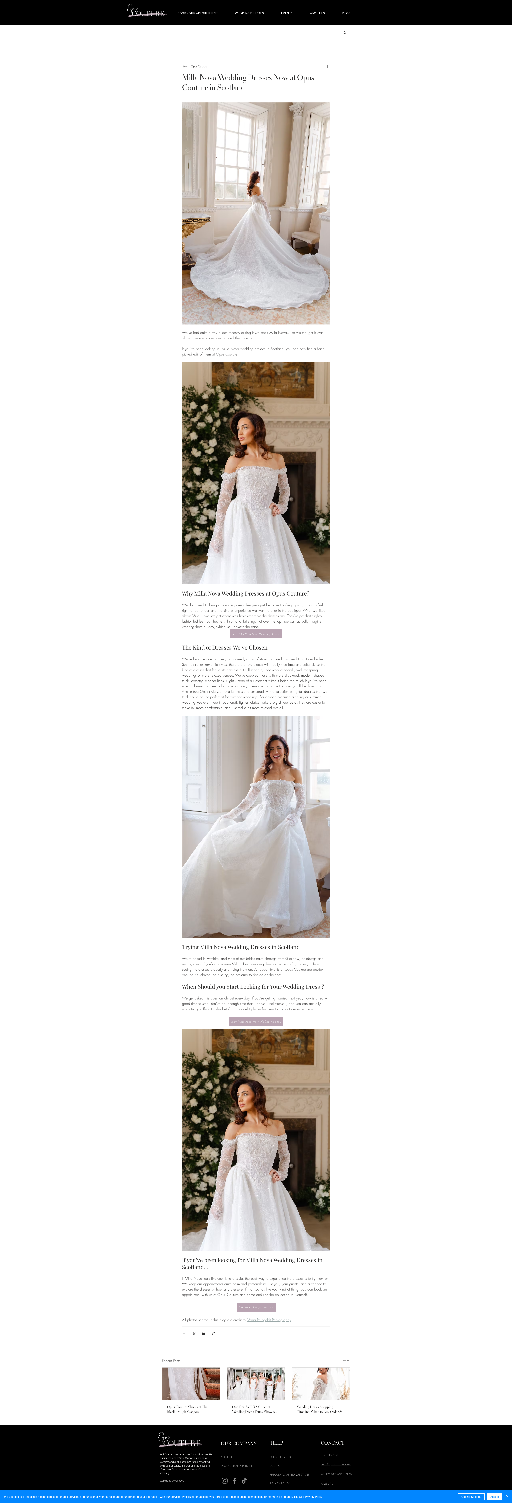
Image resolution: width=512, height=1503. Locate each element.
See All (346, 1360)
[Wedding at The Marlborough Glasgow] (191, 1384)
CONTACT (276, 1465)
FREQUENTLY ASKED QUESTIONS (284, 1474)
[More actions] (327, 66)
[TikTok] (244, 1481)
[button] (345, 32)
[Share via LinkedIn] (203, 1333)
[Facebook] (234, 1481)
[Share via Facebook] (184, 1333)
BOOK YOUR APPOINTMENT (235, 1465)
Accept (494, 1497)
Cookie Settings (471, 1497)
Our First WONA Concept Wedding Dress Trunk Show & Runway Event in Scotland (253, 1409)
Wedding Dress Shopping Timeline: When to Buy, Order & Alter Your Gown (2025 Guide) (319, 1409)
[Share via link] (213, 1333)
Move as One (178, 1480)
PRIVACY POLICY (279, 1483)
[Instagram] (225, 1481)
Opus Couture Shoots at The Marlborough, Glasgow (187, 1409)
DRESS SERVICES (280, 1457)
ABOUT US (227, 1457)
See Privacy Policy (310, 1497)
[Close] (507, 1496)
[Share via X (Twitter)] (194, 1333)
